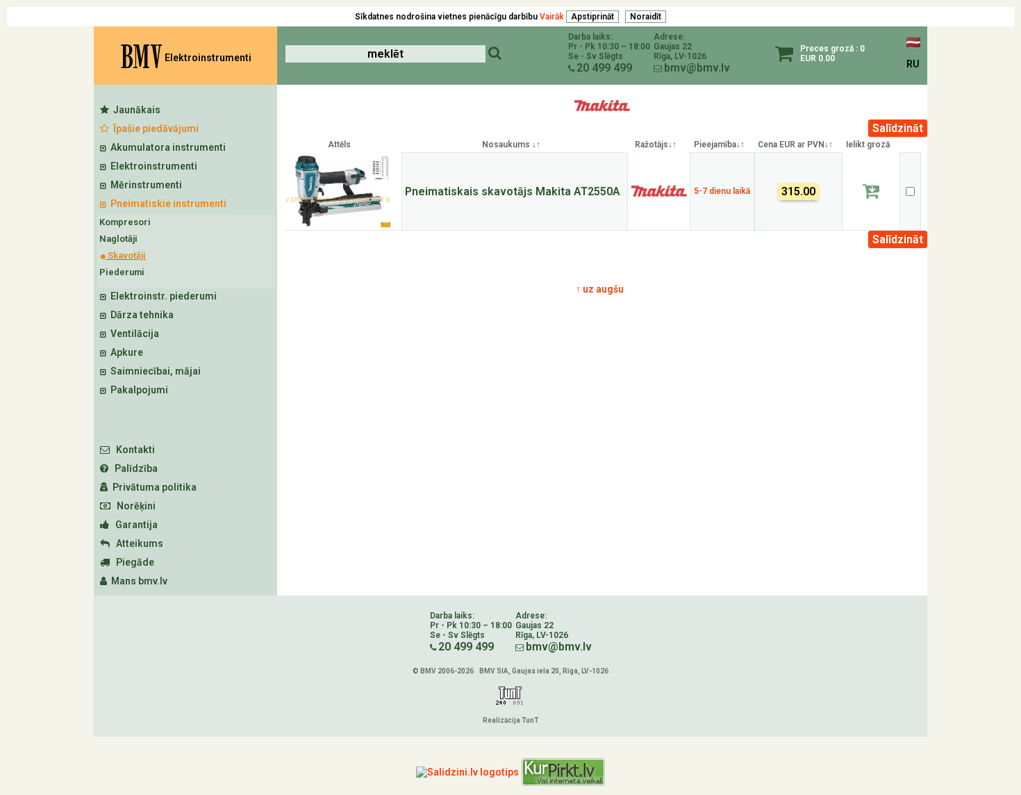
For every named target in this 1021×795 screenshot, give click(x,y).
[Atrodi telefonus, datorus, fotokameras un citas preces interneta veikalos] (563, 772)
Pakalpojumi (137, 389)
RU (913, 63)
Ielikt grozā (868, 144)
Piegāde (132, 562)
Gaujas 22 (673, 46)
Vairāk (552, 17)
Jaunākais (134, 109)
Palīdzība (133, 468)
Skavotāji (126, 255)
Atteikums (136, 543)
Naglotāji (118, 238)
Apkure (124, 352)
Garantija (133, 524)
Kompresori (125, 222)
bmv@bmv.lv (697, 67)
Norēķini (133, 505)
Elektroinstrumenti (151, 166)
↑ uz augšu (600, 289)
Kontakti (132, 449)
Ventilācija (132, 333)
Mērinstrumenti (144, 184)
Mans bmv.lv (137, 581)
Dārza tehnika (140, 314)
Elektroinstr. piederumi (161, 296)
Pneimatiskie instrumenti (166, 203)
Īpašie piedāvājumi (154, 128)
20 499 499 (604, 67)
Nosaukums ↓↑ (511, 144)
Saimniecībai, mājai (153, 371)
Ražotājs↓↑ (655, 144)
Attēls (339, 144)
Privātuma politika (152, 487)
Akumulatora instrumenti (166, 147)
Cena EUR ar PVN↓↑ (795, 144)
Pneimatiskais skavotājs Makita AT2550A (512, 191)
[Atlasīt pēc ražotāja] (602, 116)
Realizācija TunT (510, 720)
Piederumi (121, 272)
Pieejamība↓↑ (719, 144)
